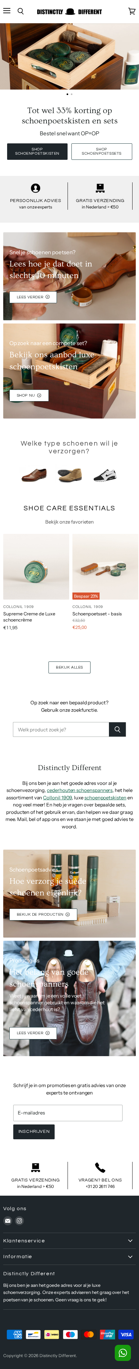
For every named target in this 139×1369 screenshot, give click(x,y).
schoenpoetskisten (105, 798)
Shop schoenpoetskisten (37, 151)
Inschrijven (34, 1131)
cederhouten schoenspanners (79, 790)
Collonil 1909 (57, 798)
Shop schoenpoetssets (102, 151)
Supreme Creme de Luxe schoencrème (29, 616)
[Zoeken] (117, 729)
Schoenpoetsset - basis (97, 614)
